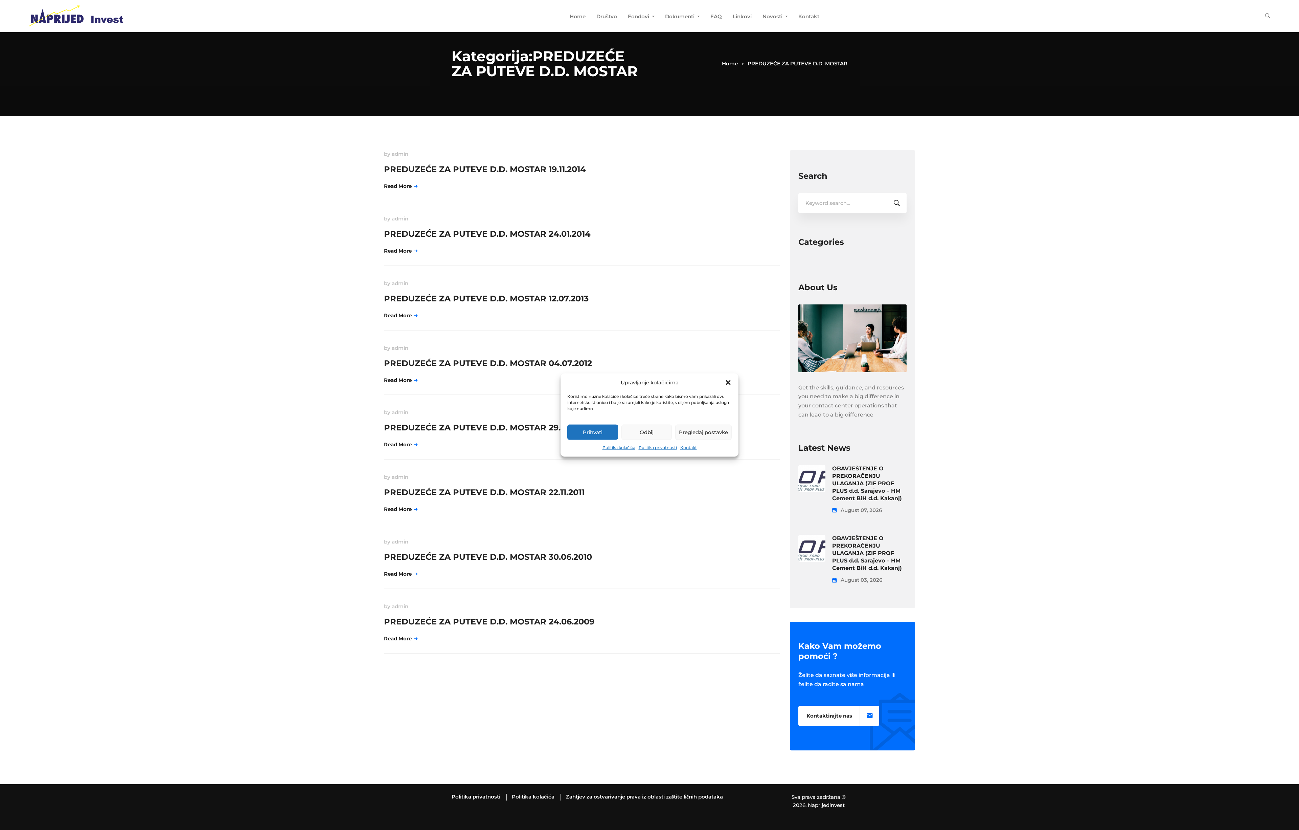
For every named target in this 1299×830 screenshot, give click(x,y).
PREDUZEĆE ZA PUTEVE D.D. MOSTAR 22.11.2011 (484, 492)
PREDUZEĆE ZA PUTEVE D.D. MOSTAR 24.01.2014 (487, 234)
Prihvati (592, 432)
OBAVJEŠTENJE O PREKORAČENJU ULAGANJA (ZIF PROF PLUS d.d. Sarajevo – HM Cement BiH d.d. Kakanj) (867, 483)
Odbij (647, 432)
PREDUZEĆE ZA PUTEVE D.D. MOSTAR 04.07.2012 (488, 363)
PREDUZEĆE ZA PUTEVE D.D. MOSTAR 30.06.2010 (488, 557)
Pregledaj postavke (703, 432)
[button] (728, 382)
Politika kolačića (618, 447)
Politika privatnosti (658, 447)
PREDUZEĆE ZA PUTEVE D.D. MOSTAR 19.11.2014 (485, 169)
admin (400, 154)
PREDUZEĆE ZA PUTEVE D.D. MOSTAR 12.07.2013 (486, 298)
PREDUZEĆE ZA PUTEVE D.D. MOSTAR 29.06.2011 (486, 427)
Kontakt (688, 447)
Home (730, 63)
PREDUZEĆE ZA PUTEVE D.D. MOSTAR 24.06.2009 (489, 621)
